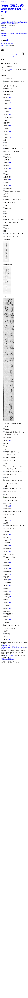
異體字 (7, 43)
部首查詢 (3, 33)
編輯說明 (13, 22)
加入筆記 (12, 45)
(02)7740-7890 (9, 655)
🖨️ (6, 45)
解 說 (3, 43)
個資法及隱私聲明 (6, 647)
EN (18, 24)
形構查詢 (12, 33)
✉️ (8, 45)
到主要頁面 (3, 1)
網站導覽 (6, 24)
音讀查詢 (16, 33)
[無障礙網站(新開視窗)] (7, 659)
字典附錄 (18, 22)
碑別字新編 (9, 69)
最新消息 (4, 22)
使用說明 (23, 22)
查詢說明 (4, 27)
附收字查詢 (4, 35)
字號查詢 (21, 33)
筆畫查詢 (7, 33)
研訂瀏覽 (11, 43)
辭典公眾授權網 (16, 647)
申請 (10, 97)
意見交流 (23, 647)
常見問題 (9, 22)
